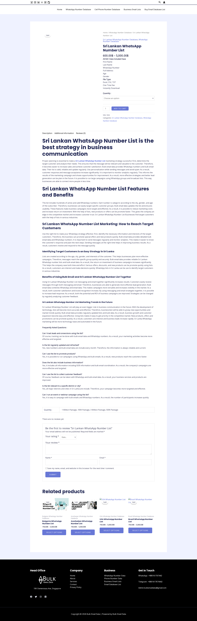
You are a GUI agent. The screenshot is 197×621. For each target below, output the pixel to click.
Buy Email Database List (155, 9)
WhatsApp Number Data (114, 575)
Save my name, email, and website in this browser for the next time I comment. (80, 468)
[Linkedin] (39, 2)
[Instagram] (35, 2)
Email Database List (112, 584)
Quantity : (107, 93)
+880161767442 (155, 575)
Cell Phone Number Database (107, 9)
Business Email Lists (132, 9)
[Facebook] (32, 2)
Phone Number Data (113, 578)
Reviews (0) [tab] (81, 133)
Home (59, 9)
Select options (54, 532)
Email (103, 457)
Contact (73, 584)
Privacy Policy (75, 587)
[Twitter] (49, 2)
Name (48, 457)
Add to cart (120, 108)
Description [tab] (47, 133)
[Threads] (42, 2)
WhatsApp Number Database (78, 9)
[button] (160, 2)
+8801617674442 (155, 581)
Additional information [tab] (64, 133)
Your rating (52, 436)
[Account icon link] (164, 2)
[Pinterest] (45, 2)
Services (73, 581)
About (72, 578)
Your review (52, 442)
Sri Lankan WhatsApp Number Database (120, 39)
